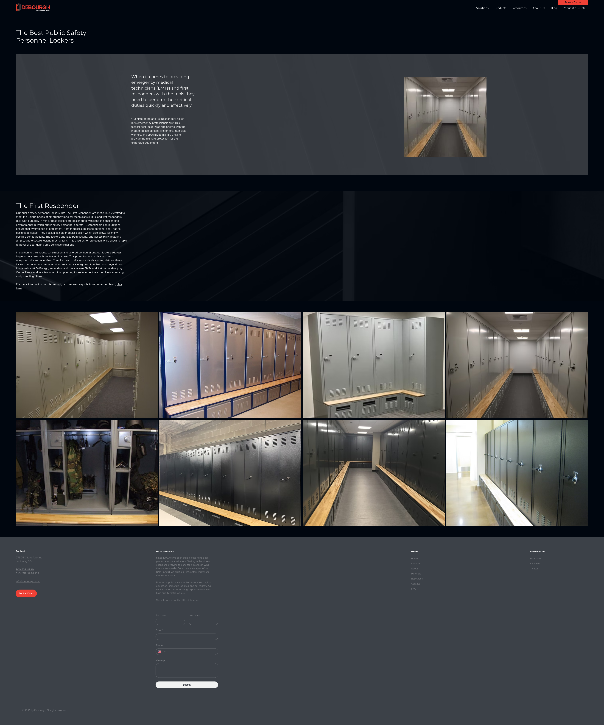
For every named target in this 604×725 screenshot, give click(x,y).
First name (162, 615)
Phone (159, 645)
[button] (482, 8)
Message (160, 660)
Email (159, 630)
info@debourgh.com (28, 581)
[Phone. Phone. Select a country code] (161, 651)
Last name (194, 615)
